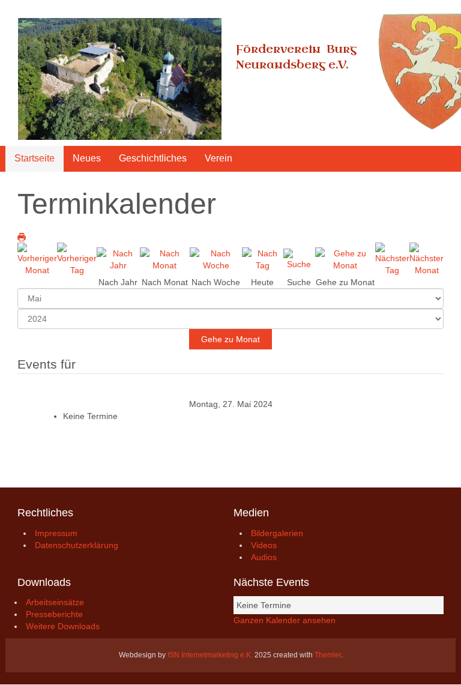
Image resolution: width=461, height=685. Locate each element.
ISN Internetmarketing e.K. (210, 655)
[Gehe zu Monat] (345, 259)
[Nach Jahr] (118, 259)
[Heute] (262, 259)
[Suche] (299, 259)
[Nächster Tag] (392, 259)
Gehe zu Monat (230, 339)
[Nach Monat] (165, 259)
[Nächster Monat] (426, 259)
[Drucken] (21, 236)
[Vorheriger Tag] (77, 259)
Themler (328, 655)
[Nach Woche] (216, 259)
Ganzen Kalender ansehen (285, 620)
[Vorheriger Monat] (37, 259)
